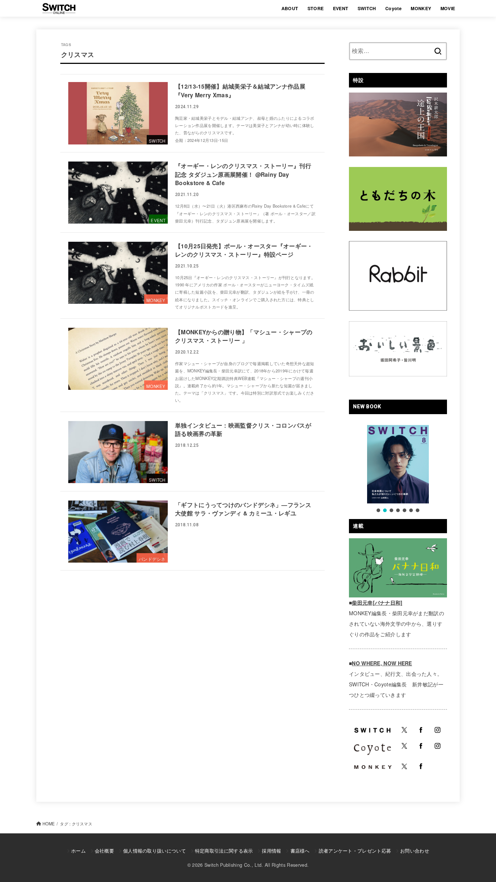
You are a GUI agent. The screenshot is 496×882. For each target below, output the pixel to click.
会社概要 (104, 850)
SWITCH (367, 8)
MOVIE (447, 8)
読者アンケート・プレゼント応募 (355, 850)
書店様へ (299, 850)
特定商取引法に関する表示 (224, 850)
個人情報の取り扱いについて (154, 850)
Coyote (393, 8)
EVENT (341, 8)
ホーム (78, 850)
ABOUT (289, 8)
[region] (398, 469)
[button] (378, 510)
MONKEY (421, 8)
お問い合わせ (414, 850)
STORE (316, 8)
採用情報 (271, 850)
